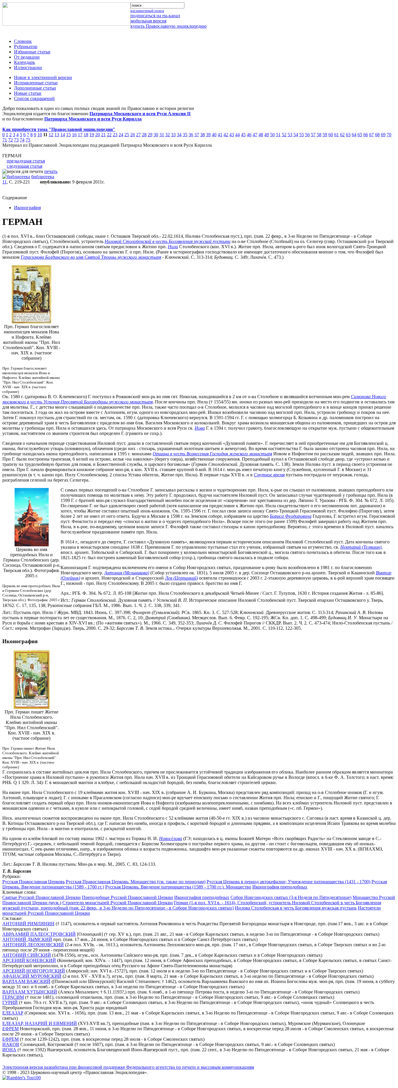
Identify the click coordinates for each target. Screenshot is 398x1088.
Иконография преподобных (279, 886)
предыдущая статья (26, 160)
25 (126, 134)
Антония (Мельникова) (126, 572)
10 (39, 134)
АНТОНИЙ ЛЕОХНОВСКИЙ (33, 944)
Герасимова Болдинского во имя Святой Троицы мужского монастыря (91, 257)
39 (208, 134)
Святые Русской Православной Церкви (41, 897)
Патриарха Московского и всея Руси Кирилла (93, 118)
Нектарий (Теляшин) (360, 547)
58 (319, 134)
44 (237, 134)
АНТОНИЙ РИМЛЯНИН (28, 923)
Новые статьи (27, 93)
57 (313, 134)
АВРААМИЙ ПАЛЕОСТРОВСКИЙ (39, 934)
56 (307, 134)
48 (260, 134)
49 (266, 134)
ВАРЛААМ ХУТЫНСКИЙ (29, 991)
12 (51, 134)
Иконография (27, 207)
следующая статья (24, 166)
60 (330, 134)
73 (16, 139)
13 (56, 134)
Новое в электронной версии (43, 77)
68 (377, 134)
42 (225, 134)
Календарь (24, 62)
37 (196, 134)
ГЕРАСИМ (13, 997)
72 (10, 139)
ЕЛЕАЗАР (12, 1012)
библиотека (42, 176)
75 (28, 139)
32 (167, 134)
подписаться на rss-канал (155, 15)
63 (348, 134)
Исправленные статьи (36, 82)
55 (301, 134)
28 (144, 134)
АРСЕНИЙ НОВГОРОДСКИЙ (33, 970)
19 (91, 134)
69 (383, 134)
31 (161, 134)
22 (109, 134)
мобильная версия (148, 20)
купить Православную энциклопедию (169, 26)
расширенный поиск (147, 10)
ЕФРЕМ (10, 1028)
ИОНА (9, 1049)
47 (255, 134)
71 (4, 139)
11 (4, 181)
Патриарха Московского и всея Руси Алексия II (140, 113)
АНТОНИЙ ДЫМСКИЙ (27, 939)
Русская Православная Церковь (33, 881)
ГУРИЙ (10, 1002)
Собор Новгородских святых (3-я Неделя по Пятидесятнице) (290, 897)
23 (115, 134)
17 (80, 134)
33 (173, 134)
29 (150, 134)
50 (272, 134)
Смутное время (269, 474)
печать (50, 171)
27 (138, 134)
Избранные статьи (32, 51)
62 (342, 134)
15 (68, 134)
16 (74, 134)
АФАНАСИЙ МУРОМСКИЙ (31, 976)
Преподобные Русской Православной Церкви (127, 897)
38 (202, 134)
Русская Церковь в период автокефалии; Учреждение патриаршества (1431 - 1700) (288, 881)
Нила (173, 246)
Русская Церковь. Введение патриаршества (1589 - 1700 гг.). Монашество (178, 886)
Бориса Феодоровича (290, 516)
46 (249, 134)
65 (360, 134)
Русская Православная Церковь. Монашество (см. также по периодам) (135, 881)
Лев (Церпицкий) (181, 578)
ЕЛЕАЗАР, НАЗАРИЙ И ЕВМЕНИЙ (39, 1023)
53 (290, 134)
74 (22, 139)
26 (132, 134)
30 (156, 134)
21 (103, 134)
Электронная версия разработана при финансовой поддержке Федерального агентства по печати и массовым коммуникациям (128, 1067)
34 (179, 134)
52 (284, 134)
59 (325, 134)
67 (371, 134)
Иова (200, 428)
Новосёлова (170, 838)
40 (214, 134)
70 (389, 134)
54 (295, 134)
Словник (23, 41)
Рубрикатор (25, 46)
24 (121, 134)
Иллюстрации (28, 67)
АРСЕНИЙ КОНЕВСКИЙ (29, 960)
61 (336, 134)
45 (243, 134)
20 (97, 134)
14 (62, 134)
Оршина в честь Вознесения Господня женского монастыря (212, 453)
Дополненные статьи (35, 87)
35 (185, 134)
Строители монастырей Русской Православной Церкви (117, 902)
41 (220, 134)
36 (191, 134)
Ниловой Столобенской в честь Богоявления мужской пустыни (167, 241)
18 (86, 134)
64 (354, 134)
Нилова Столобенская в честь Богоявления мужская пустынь (296, 907)
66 (365, 134)
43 (231, 134)
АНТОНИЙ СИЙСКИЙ (26, 955)
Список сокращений (34, 98)
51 (278, 134)
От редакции (27, 57)
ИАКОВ (10, 1044)
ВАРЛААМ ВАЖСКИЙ (26, 981)
